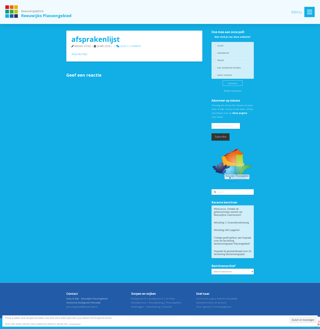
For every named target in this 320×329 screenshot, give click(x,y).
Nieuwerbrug (153, 306)
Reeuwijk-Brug (156, 302)
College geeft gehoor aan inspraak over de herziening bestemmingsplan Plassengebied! (232, 241)
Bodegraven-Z (155, 298)
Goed (220, 45)
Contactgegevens (222, 306)
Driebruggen (137, 306)
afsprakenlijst (79, 54)
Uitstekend (223, 52)
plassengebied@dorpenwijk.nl (82, 306)
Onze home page (205, 298)
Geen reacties (224, 74)
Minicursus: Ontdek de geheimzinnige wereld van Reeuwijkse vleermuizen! (228, 212)
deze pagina (239, 113)
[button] (309, 12)
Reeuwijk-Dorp (138, 302)
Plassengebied (173, 302)
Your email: (217, 116)
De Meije (170, 298)
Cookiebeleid (74, 324)
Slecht (220, 60)
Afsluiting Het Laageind (226, 230)
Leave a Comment (130, 46)
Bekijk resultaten (233, 90)
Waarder (167, 306)
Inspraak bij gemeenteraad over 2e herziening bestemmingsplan (232, 253)
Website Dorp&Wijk (227, 298)
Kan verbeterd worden (229, 67)
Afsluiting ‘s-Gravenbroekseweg (231, 222)
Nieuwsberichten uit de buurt (211, 302)
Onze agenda (203, 306)
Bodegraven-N (138, 298)
